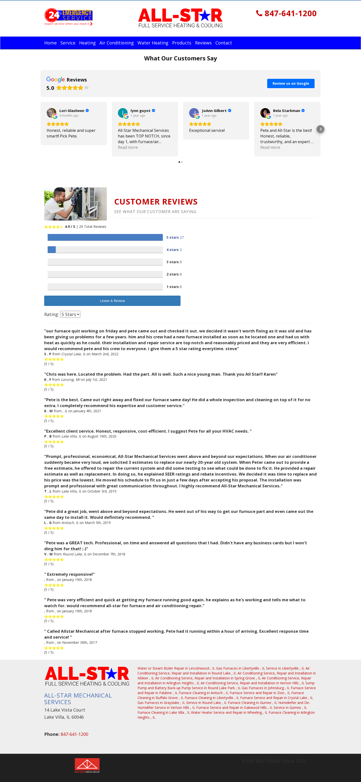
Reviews (203, 43)
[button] (40, 129)
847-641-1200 (290, 13)
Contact (223, 43)
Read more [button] (128, 147)
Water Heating (153, 43)
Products (181, 43)
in (176, 668)
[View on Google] (51, 113)
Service (67, 43)
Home (50, 43)
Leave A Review (112, 300)
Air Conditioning (116, 43)
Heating (87, 43)
